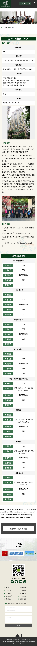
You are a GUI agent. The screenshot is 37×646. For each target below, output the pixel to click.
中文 (22, 3)
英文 (25, 3)
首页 (7, 587)
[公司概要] (12, 581)
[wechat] (18, 570)
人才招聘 (23, 590)
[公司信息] (18, 107)
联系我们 (23, 593)
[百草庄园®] (16, 581)
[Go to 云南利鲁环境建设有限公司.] (1, 27)
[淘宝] (20, 581)
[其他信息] (18, 197)
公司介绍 (8, 590)
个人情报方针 (24, 596)
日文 (28, 3)
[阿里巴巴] (24, 581)
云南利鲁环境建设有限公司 (5, 4)
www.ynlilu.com (18, 578)
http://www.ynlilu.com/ (23, 233)
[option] (10, 553)
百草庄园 (9, 596)
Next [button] (35, 554)
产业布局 (8, 593)
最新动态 (8, 599)
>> (24, 285)
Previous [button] (2, 554)
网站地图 (23, 599)
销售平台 (23, 587)
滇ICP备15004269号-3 (8, 641)
